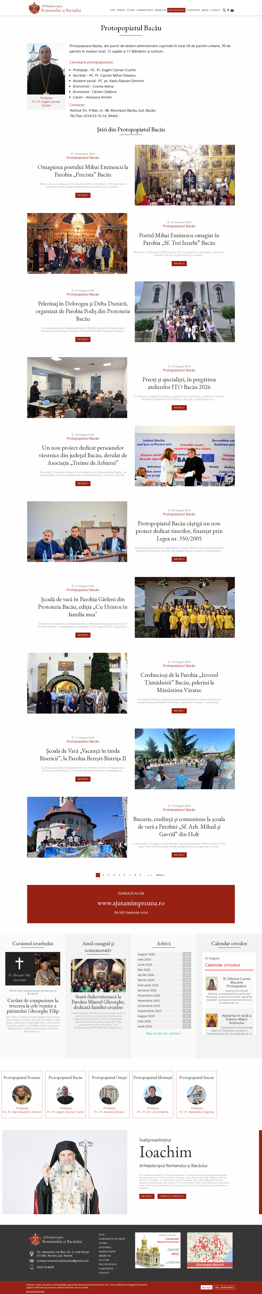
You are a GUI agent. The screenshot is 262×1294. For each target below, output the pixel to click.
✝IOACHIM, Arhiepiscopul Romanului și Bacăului (33, 992)
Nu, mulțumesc (224, 1287)
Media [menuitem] (205, 10)
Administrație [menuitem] (145, 10)
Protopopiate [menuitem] (176, 10)
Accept (206, 1287)
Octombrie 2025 (149, 1006)
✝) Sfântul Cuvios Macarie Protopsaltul (236, 982)
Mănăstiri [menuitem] (160, 10)
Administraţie (107, 1251)
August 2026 (146, 954)
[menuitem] (54, 7)
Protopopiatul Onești (109, 1077)
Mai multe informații (35, 1291)
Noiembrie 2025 (149, 1001)
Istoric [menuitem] (131, 10)
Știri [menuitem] (112, 10)
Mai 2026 (144, 970)
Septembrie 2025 (149, 1011)
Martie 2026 (146, 980)
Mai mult (83, 195)
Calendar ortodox (222, 965)
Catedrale (105, 1247)
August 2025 (146, 1016)
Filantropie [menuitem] (193, 10)
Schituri (104, 1259)
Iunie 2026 (145, 965)
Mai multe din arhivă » (163, 1033)
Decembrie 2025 (149, 995)
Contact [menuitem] (215, 10)
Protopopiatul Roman (21, 1077)
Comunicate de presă (112, 1238)
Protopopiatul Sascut (196, 1077)
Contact (104, 1272)
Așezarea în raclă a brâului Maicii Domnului (236, 1019)
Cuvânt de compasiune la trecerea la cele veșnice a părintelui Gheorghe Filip (33, 1005)
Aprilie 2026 (146, 975)
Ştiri (101, 1234)
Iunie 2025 (145, 1026)
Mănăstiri (105, 1255)
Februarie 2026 (148, 985)
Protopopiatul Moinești (153, 1077)
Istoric (103, 1242)
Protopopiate (108, 1264)
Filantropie (106, 1268)
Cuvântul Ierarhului (172, 1196)
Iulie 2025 (144, 1021)
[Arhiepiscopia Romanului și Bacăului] (55, 1238)
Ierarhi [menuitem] (121, 10)
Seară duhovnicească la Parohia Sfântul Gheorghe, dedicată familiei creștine (98, 1002)
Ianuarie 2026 (147, 990)
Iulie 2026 (144, 959)
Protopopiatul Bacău (83, 157)
